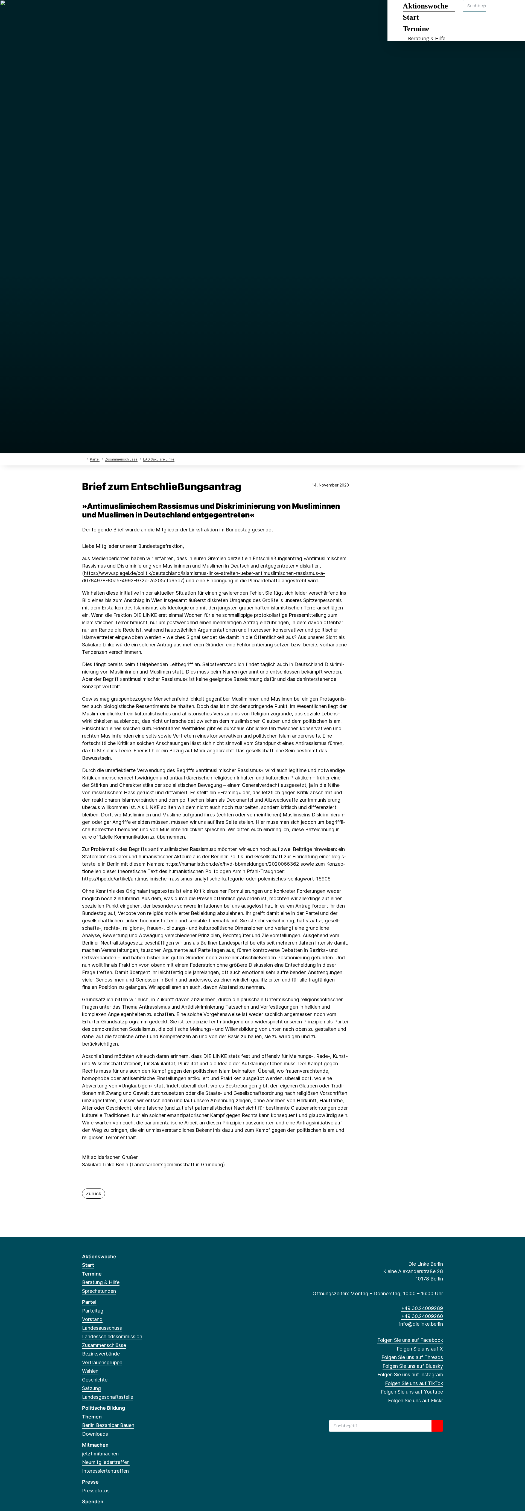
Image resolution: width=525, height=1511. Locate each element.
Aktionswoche (99, 1256)
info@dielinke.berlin (421, 1324)
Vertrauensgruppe (102, 1362)
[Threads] (103, 11)
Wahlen (90, 1371)
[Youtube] (139, 11)
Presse (90, 1482)
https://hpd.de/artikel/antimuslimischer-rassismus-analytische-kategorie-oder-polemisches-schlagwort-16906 (206, 879)
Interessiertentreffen (105, 1471)
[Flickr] (148, 11)
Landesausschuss (102, 1328)
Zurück (93, 1193)
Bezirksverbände (101, 1354)
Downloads (95, 1434)
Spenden (92, 1501)
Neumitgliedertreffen (106, 1462)
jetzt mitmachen (100, 1454)
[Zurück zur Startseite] (83, 459)
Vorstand (92, 1319)
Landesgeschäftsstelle (107, 1397)
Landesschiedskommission (112, 1336)
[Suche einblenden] (497, 11)
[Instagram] (121, 11)
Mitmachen (95, 1445)
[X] (94, 11)
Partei (95, 459)
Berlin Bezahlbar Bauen (108, 1425)
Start (88, 1265)
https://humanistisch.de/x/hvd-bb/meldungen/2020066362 (232, 864)
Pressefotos (96, 1490)
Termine (416, 29)
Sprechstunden (99, 1291)
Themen (92, 1417)
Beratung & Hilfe (426, 38)
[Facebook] (85, 11)
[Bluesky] (112, 11)
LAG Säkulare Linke (158, 459)
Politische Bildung (103, 1408)
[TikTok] (130, 11)
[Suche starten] (437, 1426)
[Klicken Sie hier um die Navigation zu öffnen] (513, 11)
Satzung (91, 1388)
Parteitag (92, 1311)
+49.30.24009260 (422, 1316)
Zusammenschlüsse (121, 459)
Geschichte (94, 1380)
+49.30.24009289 (422, 1308)
